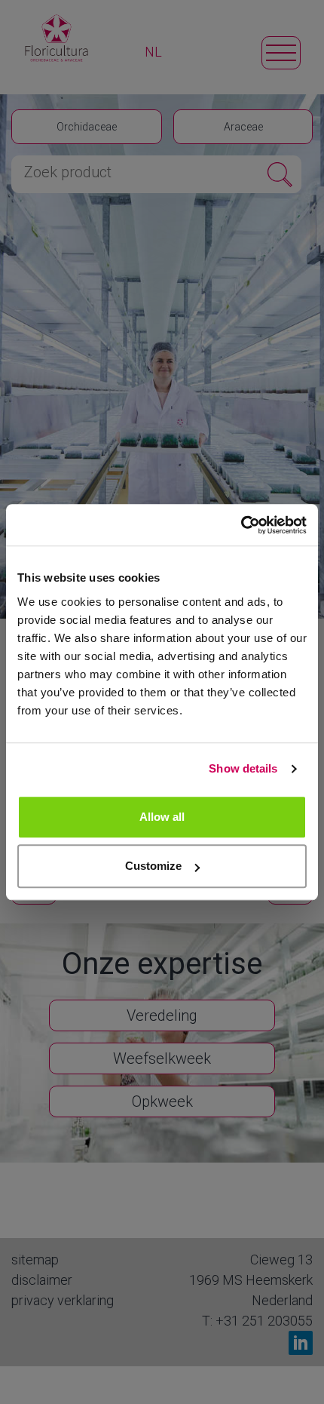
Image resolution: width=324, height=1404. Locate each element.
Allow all (162, 816)
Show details (243, 768)
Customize (153, 865)
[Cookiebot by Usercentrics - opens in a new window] (241, 525)
